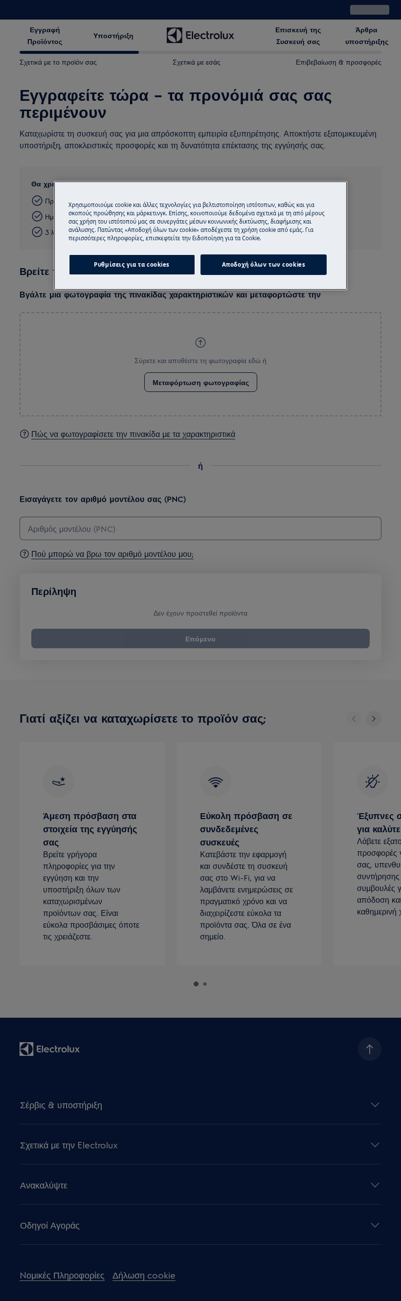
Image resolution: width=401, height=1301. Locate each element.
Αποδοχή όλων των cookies (264, 264)
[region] (200, 235)
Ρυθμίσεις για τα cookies (132, 264)
